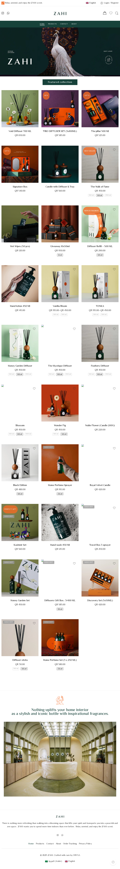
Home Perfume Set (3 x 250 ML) (60, 660)
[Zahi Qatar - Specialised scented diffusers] (59, 13)
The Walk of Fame (100, 187)
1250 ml (108, 195)
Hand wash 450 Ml (60, 545)
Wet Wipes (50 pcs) (20, 246)
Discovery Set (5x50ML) (100, 601)
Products (40, 843)
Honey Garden (89, 237)
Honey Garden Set (20, 601)
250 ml (60, 494)
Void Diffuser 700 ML (20, 131)
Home (31, 843)
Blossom (89, 228)
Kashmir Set (20, 545)
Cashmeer (9, 293)
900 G (89, 477)
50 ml (60, 255)
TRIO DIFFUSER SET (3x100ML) (60, 131)
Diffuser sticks (20, 660)
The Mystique (49, 472)
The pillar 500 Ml (100, 131)
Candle (84, 413)
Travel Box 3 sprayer (100, 545)
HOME (42, 24)
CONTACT (64, 24)
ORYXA (76, 855)
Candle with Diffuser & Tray (60, 187)
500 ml (99, 195)
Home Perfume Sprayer (60, 485)
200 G (89, 417)
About (58, 843)
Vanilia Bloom (60, 306)
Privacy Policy (85, 843)
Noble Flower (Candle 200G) (100, 425)
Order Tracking (70, 843)
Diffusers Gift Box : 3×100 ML (60, 601)
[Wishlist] (34, 94)
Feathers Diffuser (100, 366)
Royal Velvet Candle (100, 485)
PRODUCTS (52, 24)
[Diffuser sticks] (19, 637)
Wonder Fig (60, 425)
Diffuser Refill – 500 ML (100, 246)
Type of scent (87, 220)
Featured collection (60, 82)
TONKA (100, 306)
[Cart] (105, 13)
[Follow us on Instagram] (2, 13)
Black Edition (89, 224)
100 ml (91, 195)
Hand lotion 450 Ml (20, 306)
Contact (50, 843)
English (92, 3)
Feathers (89, 233)
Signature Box (20, 187)
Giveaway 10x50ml (60, 246)
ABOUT (74, 24)
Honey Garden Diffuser (20, 366)
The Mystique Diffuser (60, 366)
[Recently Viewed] (113, 862)
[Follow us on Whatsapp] (8, 13)
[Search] (117, 13)
